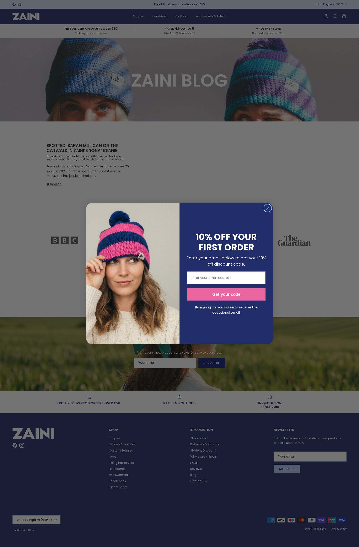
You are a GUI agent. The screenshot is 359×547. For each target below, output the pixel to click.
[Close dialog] (267, 208)
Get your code (226, 294)
